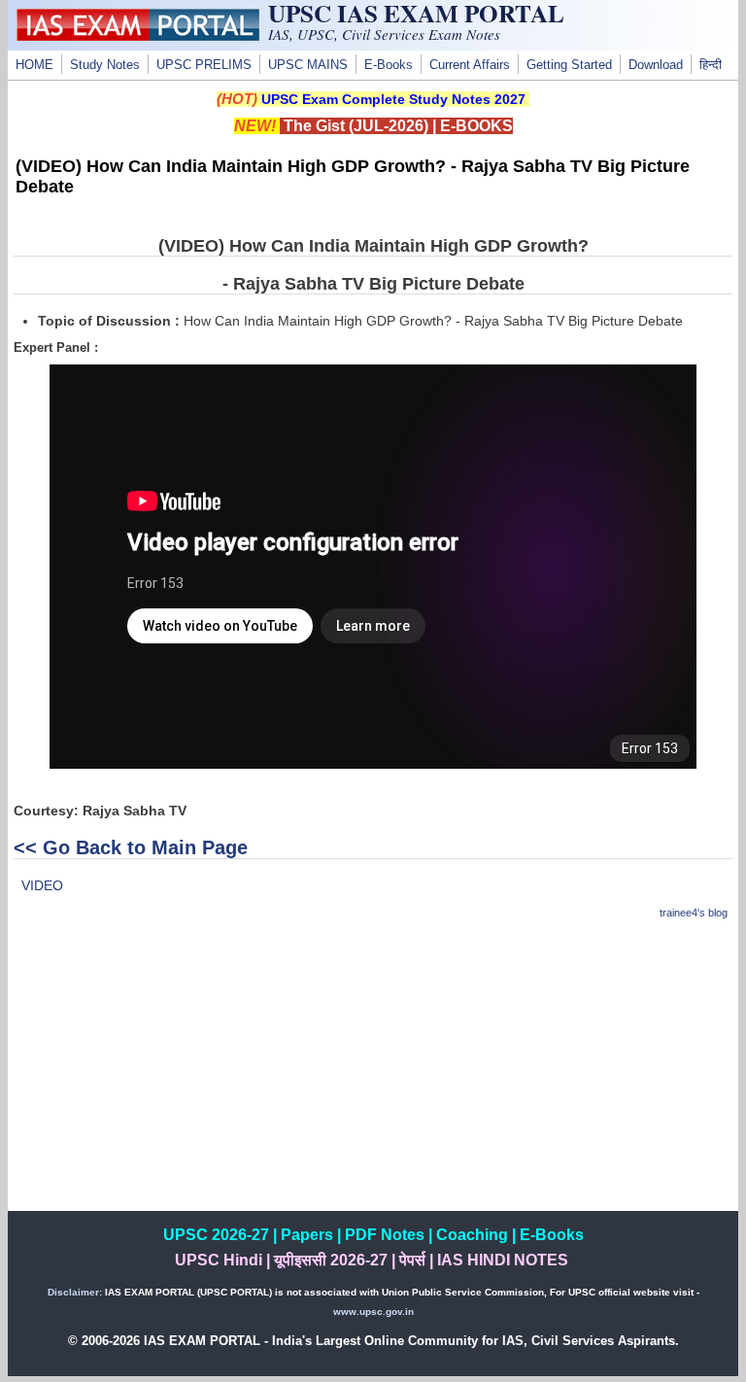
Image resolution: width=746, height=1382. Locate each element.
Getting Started (569, 65)
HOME (34, 65)
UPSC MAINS (308, 65)
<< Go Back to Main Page (131, 847)
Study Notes (105, 65)
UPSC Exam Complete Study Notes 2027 (393, 99)
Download (655, 65)
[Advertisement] (373, 1075)
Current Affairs (469, 65)
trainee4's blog (694, 912)
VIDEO (42, 885)
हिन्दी (710, 65)
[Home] (138, 36)
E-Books (388, 65)
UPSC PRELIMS (204, 65)
